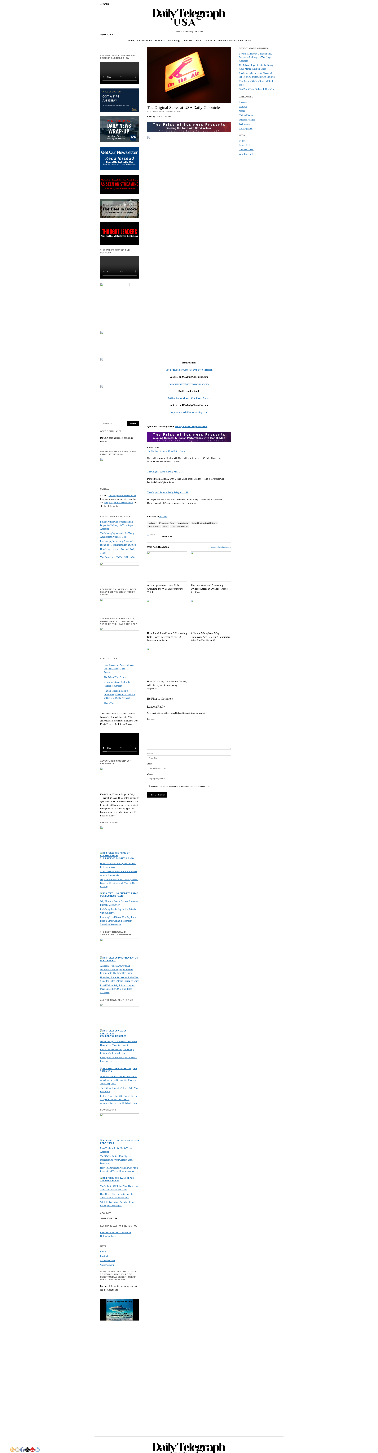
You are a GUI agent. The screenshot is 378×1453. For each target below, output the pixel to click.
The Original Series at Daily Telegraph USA (168, 492)
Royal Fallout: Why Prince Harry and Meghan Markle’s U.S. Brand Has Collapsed (117, 989)
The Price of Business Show (117, 858)
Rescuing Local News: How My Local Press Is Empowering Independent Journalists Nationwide (118, 921)
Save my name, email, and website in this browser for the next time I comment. (182, 787)
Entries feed (105, 1256)
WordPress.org (107, 1265)
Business (160, 40)
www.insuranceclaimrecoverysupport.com (189, 384)
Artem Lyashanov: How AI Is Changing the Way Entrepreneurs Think (165, 589)
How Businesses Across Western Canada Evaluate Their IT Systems (119, 668)
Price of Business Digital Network (191, 426)
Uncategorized (245, 128)
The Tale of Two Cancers (115, 677)
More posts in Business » (221, 547)
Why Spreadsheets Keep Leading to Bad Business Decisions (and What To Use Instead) (119, 883)
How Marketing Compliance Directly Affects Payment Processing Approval (167, 685)
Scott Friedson (154, 526)
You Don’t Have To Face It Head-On (117, 557)
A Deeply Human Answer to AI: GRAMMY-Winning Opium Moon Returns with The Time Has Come (116, 969)
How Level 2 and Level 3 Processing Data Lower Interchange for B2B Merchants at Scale (167, 637)
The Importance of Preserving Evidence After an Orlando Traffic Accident (209, 589)
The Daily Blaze (109, 1180)
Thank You (109, 703)
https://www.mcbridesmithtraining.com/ (189, 412)
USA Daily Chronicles (113, 1036)
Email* (149, 764)
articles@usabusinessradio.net (122, 495)
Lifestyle (187, 40)
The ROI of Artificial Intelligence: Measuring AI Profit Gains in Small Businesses (116, 1160)
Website (150, 774)
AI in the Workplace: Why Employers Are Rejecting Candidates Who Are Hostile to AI (210, 637)
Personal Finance (247, 119)
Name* (150, 754)
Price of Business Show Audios (234, 40)
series (165, 526)
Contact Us (209, 40)
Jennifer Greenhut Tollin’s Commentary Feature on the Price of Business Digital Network (119, 694)
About (198, 40)
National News (144, 40)
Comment (151, 719)
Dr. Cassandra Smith (166, 523)
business (152, 523)
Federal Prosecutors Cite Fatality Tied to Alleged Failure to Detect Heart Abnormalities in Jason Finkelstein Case (118, 1099)
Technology (174, 40)
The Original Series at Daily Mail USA (165, 471)
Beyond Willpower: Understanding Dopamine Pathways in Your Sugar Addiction (116, 525)
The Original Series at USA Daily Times (166, 451)
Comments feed (107, 1260)
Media (242, 111)
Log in (103, 1251)
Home (130, 40)
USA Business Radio (112, 896)
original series (183, 523)
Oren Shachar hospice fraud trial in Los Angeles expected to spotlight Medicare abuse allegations (118, 1080)
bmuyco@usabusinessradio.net (118, 502)
